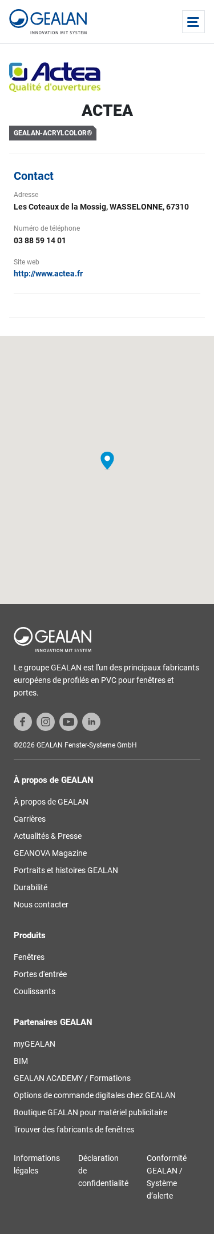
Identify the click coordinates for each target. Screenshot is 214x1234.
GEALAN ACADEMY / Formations (72, 1078)
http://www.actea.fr (48, 273)
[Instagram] (46, 721)
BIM (21, 1061)
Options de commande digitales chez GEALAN (95, 1095)
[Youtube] (68, 721)
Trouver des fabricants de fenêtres (74, 1129)
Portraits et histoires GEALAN (66, 870)
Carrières (30, 818)
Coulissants (34, 991)
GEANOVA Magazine (50, 853)
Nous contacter (41, 904)
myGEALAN (34, 1043)
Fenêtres (29, 957)
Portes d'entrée (40, 974)
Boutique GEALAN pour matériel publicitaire (90, 1112)
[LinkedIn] (91, 721)
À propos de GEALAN (51, 801)
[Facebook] (23, 721)
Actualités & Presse (48, 836)
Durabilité (30, 887)
